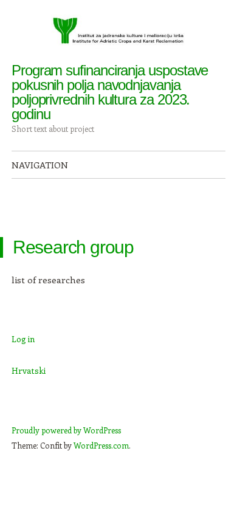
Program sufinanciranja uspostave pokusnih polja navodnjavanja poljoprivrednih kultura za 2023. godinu (110, 92)
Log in (23, 339)
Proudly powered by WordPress (66, 430)
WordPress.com (101, 445)
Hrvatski (29, 370)
